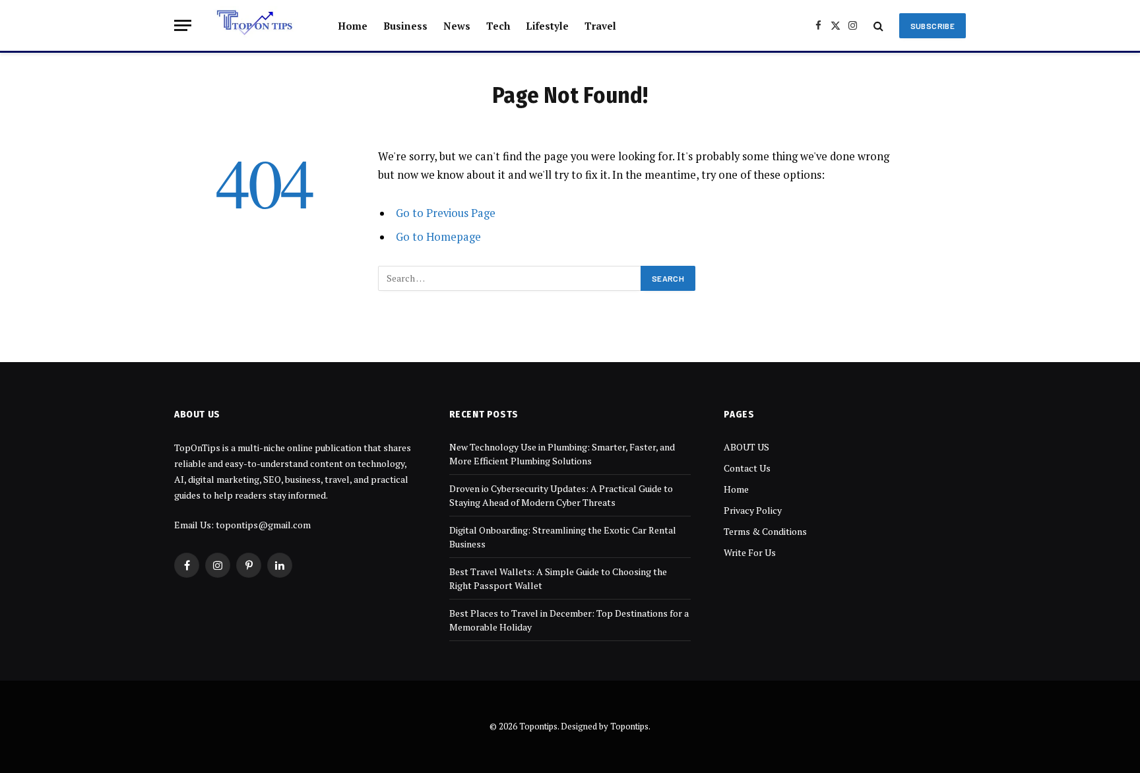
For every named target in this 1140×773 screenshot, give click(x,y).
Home (352, 25)
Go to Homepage (438, 237)
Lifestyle (547, 25)
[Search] (878, 25)
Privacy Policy (753, 510)
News (456, 25)
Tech (498, 25)
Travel (600, 25)
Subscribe (932, 25)
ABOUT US (746, 447)
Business (405, 25)
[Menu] (182, 25)
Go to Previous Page (445, 213)
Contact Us (747, 468)
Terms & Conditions (765, 531)
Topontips (629, 726)
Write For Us (750, 552)
